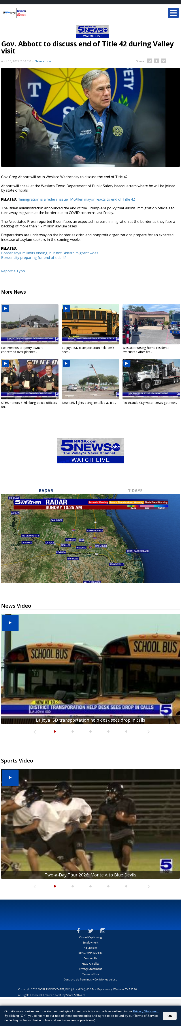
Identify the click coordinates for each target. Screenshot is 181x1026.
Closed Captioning (90, 937)
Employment (90, 942)
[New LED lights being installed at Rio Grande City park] (90, 379)
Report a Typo (13, 271)
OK (170, 1016)
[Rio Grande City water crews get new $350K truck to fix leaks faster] (151, 379)
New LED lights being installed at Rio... (89, 403)
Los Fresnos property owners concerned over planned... (22, 350)
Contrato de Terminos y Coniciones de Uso (90, 979)
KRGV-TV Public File (90, 953)
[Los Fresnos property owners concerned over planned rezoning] (29, 324)
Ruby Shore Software (72, 995)
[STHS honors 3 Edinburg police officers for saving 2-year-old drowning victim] (29, 379)
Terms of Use (90, 974)
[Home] (29, 13)
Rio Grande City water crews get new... (150, 403)
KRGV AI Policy (90, 964)
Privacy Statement (90, 969)
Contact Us (90, 958)
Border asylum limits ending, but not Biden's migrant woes (49, 253)
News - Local (43, 61)
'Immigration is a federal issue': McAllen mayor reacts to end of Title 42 (76, 199)
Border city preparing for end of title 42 (33, 257)
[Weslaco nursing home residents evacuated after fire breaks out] (151, 324)
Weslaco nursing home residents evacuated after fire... (146, 350)
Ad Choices (90, 948)
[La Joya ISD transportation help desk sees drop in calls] (90, 324)
